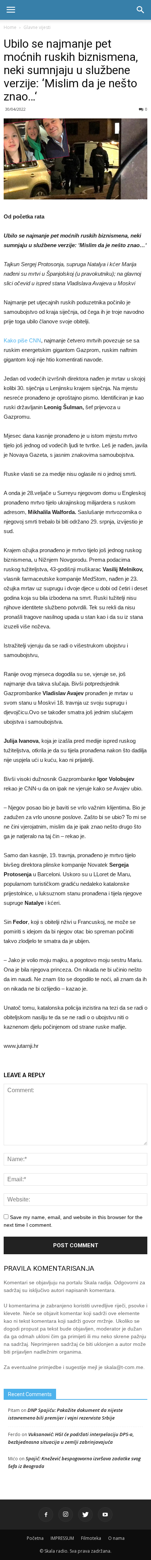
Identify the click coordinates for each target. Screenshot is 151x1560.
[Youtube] (105, 1514)
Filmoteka (91, 1538)
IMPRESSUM (62, 1538)
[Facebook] (45, 1514)
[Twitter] (85, 1514)
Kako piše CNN (22, 340)
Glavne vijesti (37, 27)
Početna (35, 1538)
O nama (116, 1538)
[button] (140, 10)
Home (10, 27)
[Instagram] (65, 1514)
